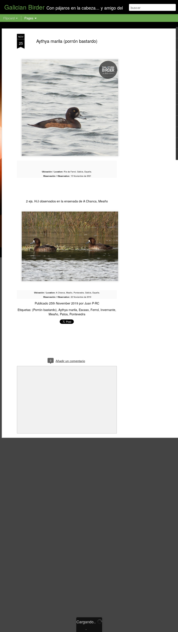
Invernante (108, 310)
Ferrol (95, 310)
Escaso (84, 310)
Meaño (53, 314)
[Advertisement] (140, 102)
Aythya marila (67, 310)
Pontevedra (77, 314)
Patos (64, 314)
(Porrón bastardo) (44, 310)
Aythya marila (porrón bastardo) (66, 41)
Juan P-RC (91, 303)
